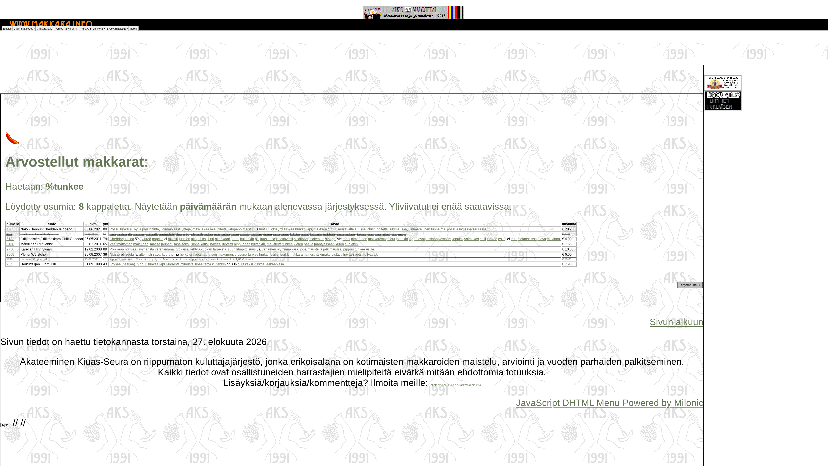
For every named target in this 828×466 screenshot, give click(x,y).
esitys (402, 234)
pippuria (241, 254)
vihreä (146, 239)
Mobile (134, 28)
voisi (188, 259)
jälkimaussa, (398, 229)
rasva (212, 259)
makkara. (554, 239)
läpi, (309, 229)
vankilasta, (329, 234)
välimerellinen (419, 229)
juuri (210, 239)
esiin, (502, 239)
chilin (371, 229)
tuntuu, (264, 229)
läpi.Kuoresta (169, 264)
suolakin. (352, 244)
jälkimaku (323, 254)
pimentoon (359, 239)
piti (257, 239)
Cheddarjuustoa (122, 239)
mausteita (274, 244)
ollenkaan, (223, 239)
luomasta (316, 234)
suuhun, (245, 234)
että (130, 234)
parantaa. (198, 259)
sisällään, (301, 239)
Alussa (115, 254)
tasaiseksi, (182, 244)
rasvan (305, 234)
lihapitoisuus (246, 249)
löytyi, (186, 234)
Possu (114, 229)
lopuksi (457, 239)
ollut (241, 264)
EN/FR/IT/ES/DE (116, 28)
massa (155, 244)
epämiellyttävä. (366, 254)
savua (341, 234)
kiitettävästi (284, 239)
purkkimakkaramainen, (297, 254)
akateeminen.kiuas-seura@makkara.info (456, 385)
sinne (195, 244)
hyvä (137, 229)
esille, (274, 254)
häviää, (215, 244)
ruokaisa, (183, 249)
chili (483, 239)
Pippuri (114, 259)
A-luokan (205, 249)
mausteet (256, 234)
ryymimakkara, (288, 249)
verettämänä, (165, 249)
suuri (231, 249)
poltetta (382, 229)
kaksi (249, 264)
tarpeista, (220, 249)
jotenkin (402, 239)
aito (193, 234)
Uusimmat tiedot (23, 28)
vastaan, (445, 239)
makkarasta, (377, 239)
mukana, (350, 234)
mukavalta (346, 229)
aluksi (202, 239)
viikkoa (259, 264)
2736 (10, 249)
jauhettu (167, 244)
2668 (10, 254)
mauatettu (152, 234)
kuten (340, 244)
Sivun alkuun (676, 322)
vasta (276, 234)
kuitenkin (247, 239)
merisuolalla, (167, 234)
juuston (184, 239)
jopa (303, 249)
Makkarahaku (44, 28)
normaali (131, 249)
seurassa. (480, 229)
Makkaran (169, 259)
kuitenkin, (258, 244)
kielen (298, 244)
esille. (370, 249)
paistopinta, (151, 229)
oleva (542, 239)
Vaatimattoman (121, 244)
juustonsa (267, 239)
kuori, (217, 234)
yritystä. (157, 259)
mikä (196, 229)
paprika (157, 239)
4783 (10, 229)
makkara (320, 229)
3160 (10, 244)
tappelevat (417, 239)
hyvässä (465, 229)
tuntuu (332, 229)
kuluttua (295, 234)
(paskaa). (129, 264)
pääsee (267, 234)
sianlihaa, (139, 234)
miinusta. (187, 264)
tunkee (289, 229)
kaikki (205, 244)
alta (194, 239)
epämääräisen (206, 254)
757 (9, 264)
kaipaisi (362, 234)
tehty (194, 249)
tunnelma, (438, 229)
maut (346, 239)
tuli (149, 254)
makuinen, (141, 244)
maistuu (249, 229)
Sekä (113, 234)
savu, (157, 254)
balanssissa (527, 239)
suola (129, 254)
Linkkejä (98, 28)
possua (452, 229)
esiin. (131, 259)
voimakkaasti (171, 229)
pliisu (394, 234)
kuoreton (168, 254)
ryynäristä (146, 249)
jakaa (205, 229)
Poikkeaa (117, 249)
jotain (370, 234)
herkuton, (187, 254)
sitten (142, 254)
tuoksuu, (126, 229)
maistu (173, 239)
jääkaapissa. (275, 264)
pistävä (336, 254)
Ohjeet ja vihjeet (65, 28)
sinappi (330, 239)
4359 (9, 234)
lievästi (227, 244)
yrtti (280, 229)
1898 (9, 259)
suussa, (361, 229)
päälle (308, 244)
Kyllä (5, 425)
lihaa (179, 234)
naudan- (122, 234)
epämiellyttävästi (237, 259)
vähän (386, 234)
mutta (200, 234)
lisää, (378, 234)
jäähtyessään (324, 244)
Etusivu (7, 28)
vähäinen (269, 249)
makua (180, 259)
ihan (514, 239)
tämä (207, 264)
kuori (235, 239)
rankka (208, 234)
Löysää (115, 264)
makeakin (316, 239)
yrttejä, (187, 229)
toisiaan (432, 239)
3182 (10, 239)
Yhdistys (84, 28)
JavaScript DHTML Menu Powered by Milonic (609, 403)
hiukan (300, 229)
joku (273, 229)
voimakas (471, 239)
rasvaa (225, 234)
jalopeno (235, 229)
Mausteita (142, 259)
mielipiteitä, (218, 229)
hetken (285, 234)
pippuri (348, 249)
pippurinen (242, 244)
